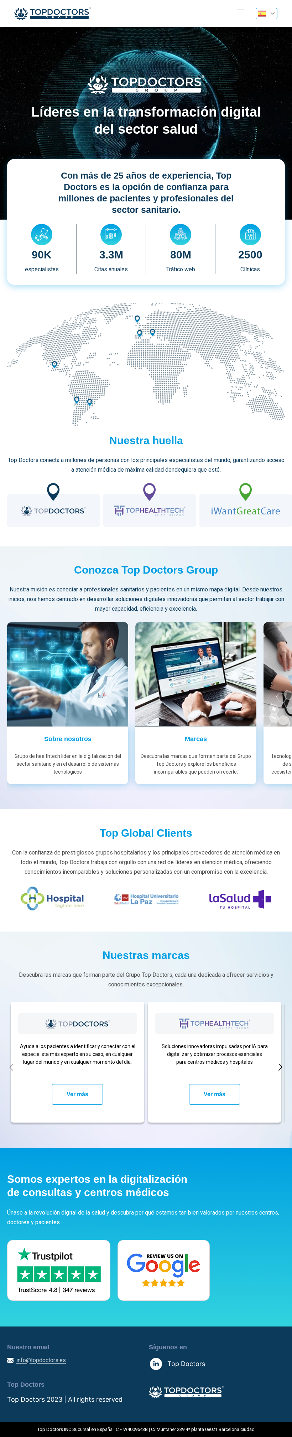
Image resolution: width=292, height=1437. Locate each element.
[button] (11, 1067)
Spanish (266, 13)
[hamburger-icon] (241, 13)
